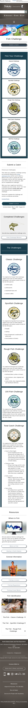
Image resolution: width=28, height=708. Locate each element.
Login (16, 15)
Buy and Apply (14, 690)
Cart (23, 15)
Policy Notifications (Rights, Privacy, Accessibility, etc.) (14, 702)
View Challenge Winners (14, 237)
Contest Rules (5, 199)
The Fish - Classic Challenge (14, 617)
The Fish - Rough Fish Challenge (15, 630)
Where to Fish (14, 546)
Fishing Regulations (14, 585)
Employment (17, 653)
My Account (9, 15)
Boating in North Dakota (14, 551)
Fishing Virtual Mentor (14, 590)
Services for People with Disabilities (14, 693)
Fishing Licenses (14, 580)
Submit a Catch (14, 44)
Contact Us (10, 653)
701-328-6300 (16, 647)
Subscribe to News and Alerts (14, 668)
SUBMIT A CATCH (14, 203)
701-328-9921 (19, 686)
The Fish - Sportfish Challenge (14, 623)
